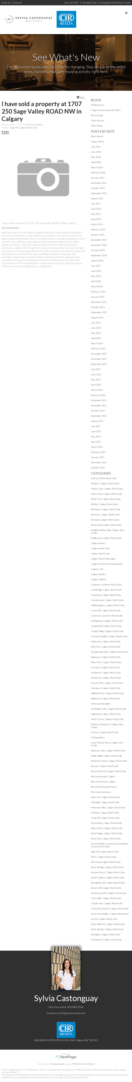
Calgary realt (97, 569)
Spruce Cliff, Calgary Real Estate (106, 887)
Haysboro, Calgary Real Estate (105, 688)
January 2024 (97, 296)
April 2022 (96, 384)
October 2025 (98, 188)
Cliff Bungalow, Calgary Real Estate (108, 605)
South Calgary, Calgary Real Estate (107, 877)
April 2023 (96, 338)
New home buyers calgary (103, 781)
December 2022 (99, 353)
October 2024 (98, 250)
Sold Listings (97, 125)
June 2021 (96, 431)
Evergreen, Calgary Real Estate (106, 672)
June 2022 (96, 374)
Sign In (6, 2)
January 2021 (97, 457)
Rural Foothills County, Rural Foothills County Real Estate (109, 845)
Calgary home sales (100, 548)
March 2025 (97, 224)
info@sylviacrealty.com (72, 1013)
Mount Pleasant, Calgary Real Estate (108, 771)
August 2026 (97, 141)
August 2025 (97, 198)
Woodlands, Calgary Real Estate (106, 939)
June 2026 (96, 151)
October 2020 (98, 467)
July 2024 (95, 265)
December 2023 (99, 302)
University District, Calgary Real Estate (110, 908)
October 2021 (98, 410)
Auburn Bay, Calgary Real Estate (106, 493)
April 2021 (96, 441)
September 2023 (99, 312)
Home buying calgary (101, 703)
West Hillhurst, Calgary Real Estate (108, 924)
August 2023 (97, 317)
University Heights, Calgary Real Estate (110, 913)
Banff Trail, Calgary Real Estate (106, 499)
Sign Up (17, 2)
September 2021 (99, 415)
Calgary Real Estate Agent (103, 558)
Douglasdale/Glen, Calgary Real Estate (109, 651)
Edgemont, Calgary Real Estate (105, 657)
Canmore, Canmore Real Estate (106, 584)
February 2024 (98, 291)
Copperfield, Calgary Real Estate (106, 626)
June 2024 (96, 270)
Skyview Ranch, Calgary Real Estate (108, 872)
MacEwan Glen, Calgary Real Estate (108, 750)
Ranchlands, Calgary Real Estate (106, 823)
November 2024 (99, 245)
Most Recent (97, 136)
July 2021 (95, 426)
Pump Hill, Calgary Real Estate (105, 817)
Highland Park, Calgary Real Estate (107, 693)
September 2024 (99, 255)
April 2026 (96, 162)
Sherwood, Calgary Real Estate (106, 862)
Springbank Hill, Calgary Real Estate (108, 882)
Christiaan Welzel (56, 1064)
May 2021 (96, 436)
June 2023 (96, 327)
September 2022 (99, 364)
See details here (10, 227)
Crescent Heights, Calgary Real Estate (109, 636)
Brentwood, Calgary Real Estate (106, 524)
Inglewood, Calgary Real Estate (106, 714)
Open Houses (97, 120)
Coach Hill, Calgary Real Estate (106, 610)
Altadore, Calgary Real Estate (105, 483)
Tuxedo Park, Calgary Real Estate (107, 903)
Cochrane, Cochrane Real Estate (107, 615)
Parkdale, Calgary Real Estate (105, 812)
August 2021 (97, 421)
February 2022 (98, 395)
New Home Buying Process (104, 786)
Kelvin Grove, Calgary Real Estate (107, 719)
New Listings (97, 115)
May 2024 (96, 276)
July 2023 (95, 322)
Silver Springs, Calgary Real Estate (107, 867)
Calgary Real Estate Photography (107, 563)
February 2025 (98, 229)
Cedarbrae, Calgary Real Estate (106, 594)
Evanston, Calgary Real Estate (105, 667)
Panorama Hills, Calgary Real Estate (108, 807)
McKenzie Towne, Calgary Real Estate (109, 760)
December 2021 (99, 400)
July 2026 (95, 146)
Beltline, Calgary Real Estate (104, 504)
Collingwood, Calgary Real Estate (107, 620)
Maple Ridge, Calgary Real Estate (106, 755)
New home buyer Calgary (103, 776)
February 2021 (98, 452)
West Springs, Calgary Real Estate (107, 929)
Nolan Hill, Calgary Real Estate (105, 797)
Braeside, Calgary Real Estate (105, 519)
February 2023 (98, 348)
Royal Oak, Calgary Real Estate (106, 838)
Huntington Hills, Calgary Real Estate (109, 708)
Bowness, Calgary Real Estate (105, 514)
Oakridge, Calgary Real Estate (105, 802)
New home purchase (101, 792)
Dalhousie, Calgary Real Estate (106, 641)
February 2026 (98, 172)
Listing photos (98, 737)
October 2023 (98, 307)
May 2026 (96, 157)
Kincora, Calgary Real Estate (104, 732)
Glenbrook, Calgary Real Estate (106, 677)
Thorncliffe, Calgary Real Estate (106, 898)
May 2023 (96, 333)
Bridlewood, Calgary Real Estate (106, 538)
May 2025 (96, 214)
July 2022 (95, 369)
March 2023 (97, 343)
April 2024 (96, 281)
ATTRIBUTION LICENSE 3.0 (82, 1064)
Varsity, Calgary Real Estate (104, 918)
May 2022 (96, 379)
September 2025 (99, 193)
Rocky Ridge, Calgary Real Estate (106, 833)
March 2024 (97, 286)
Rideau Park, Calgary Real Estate (106, 828)
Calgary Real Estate (100, 553)
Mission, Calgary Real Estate (104, 766)
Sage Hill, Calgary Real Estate (23, 127)
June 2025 (96, 208)
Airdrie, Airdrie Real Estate (104, 478)
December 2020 (99, 462)
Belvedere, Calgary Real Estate (105, 509)
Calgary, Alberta (98, 579)
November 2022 (99, 358)
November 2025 (99, 182)
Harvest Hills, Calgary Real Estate (107, 682)
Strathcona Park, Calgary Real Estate (109, 893)
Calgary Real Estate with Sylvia (105, 110)
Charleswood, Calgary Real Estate (107, 600)
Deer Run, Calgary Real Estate (105, 646)
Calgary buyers (98, 543)
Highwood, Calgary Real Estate (105, 698)
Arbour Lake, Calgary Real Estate (107, 488)
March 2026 (97, 167)
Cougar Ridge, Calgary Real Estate (107, 631)
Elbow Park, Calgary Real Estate (106, 662)
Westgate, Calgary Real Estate (105, 934)
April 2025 (96, 219)
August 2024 (97, 260)
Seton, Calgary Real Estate (103, 856)
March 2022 (97, 390)
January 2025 (97, 234)
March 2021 (97, 446)
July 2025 (95, 203)
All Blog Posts (97, 105)
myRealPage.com (66, 1057)
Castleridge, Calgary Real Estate (106, 589)
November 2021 (99, 405)
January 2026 (97, 177)
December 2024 (99, 239)
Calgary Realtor (98, 574)
